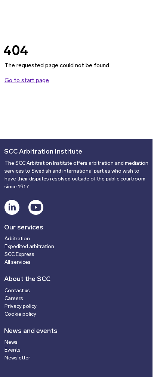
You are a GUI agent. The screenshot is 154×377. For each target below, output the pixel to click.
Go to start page (26, 81)
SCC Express (19, 254)
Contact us (17, 291)
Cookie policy (20, 314)
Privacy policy (20, 306)
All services (17, 262)
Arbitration (17, 239)
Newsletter (17, 358)
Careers (13, 299)
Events (12, 350)
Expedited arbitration (29, 247)
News (11, 342)
